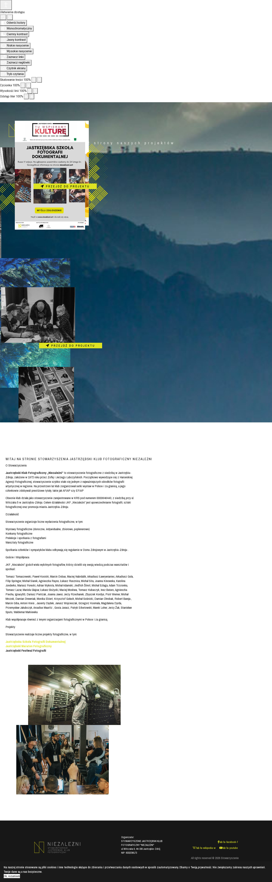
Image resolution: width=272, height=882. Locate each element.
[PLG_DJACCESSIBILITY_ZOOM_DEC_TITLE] (33, 80)
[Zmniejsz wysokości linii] (29, 91)
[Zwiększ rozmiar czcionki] (28, 85)
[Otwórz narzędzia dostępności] (6, 5)
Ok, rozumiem (12, 876)
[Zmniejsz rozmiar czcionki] (23, 85)
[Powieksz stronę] (39, 80)
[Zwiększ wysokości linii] (35, 91)
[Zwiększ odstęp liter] (31, 96)
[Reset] (3, 17)
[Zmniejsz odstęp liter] (26, 96)
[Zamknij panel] (10, 17)
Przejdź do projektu (67, 186)
